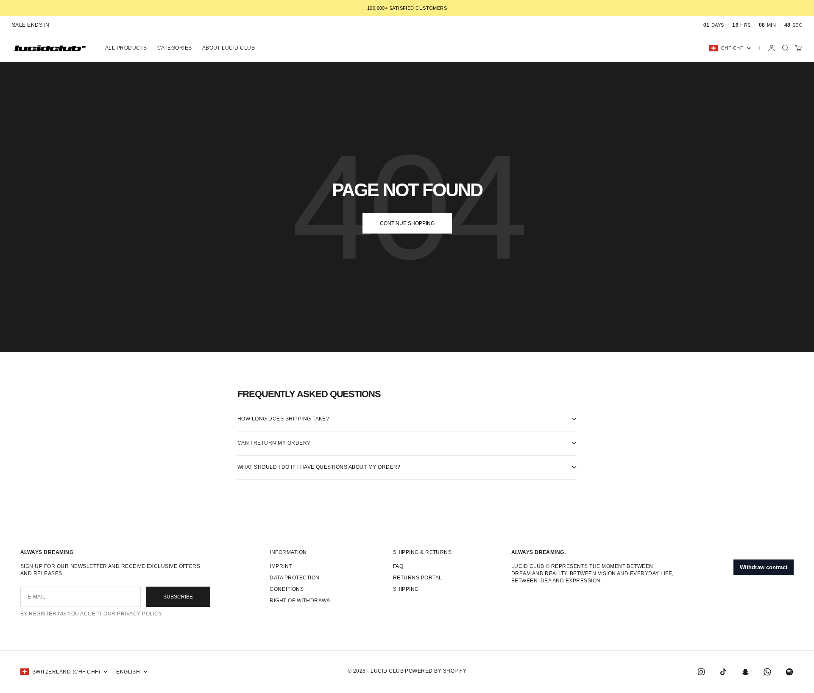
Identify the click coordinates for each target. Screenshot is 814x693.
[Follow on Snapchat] (745, 672)
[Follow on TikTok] (723, 672)
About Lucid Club (228, 48)
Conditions (287, 589)
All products (126, 48)
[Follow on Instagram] (701, 672)
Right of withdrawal (301, 601)
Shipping (406, 589)
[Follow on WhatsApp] (767, 672)
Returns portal (417, 578)
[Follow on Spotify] (789, 672)
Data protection (294, 578)
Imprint (281, 566)
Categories (174, 48)
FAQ (398, 566)
